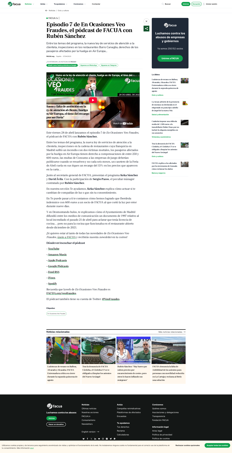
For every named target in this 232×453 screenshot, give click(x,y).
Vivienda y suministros (161, 137)
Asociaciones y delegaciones (165, 412)
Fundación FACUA (160, 420)
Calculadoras (123, 434)
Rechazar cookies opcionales (188, 445)
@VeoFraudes (110, 299)
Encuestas (121, 416)
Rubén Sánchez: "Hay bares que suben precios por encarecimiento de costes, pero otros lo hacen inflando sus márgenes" (132, 373)
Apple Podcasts (57, 260)
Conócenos (78, 4)
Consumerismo (88, 420)
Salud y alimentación (160, 114)
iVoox (51, 278)
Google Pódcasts (58, 266)
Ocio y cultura (157, 95)
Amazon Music (57, 254)
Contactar (96, 4)
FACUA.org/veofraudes (61, 293)
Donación (196, 4)
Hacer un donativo (56, 424)
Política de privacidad (162, 434)
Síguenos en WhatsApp (88, 65)
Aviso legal (157, 431)
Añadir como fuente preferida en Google (62, 65)
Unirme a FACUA (170, 58)
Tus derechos (123, 427)
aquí (32, 448)
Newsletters (87, 424)
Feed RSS (53, 272)
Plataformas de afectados (129, 412)
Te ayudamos (59, 4)
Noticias (28, 4)
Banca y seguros (158, 173)
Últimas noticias (89, 408)
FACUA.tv (86, 416)
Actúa (42, 4)
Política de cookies (161, 438)
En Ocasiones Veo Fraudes (56, 313)
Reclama (121, 431)
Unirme (186, 4)
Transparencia (158, 416)
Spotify (52, 283)
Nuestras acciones (90, 412)
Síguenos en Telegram (109, 65)
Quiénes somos (159, 408)
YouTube (53, 249)
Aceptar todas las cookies (217, 445)
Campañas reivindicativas (128, 408)
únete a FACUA (66, 237)
